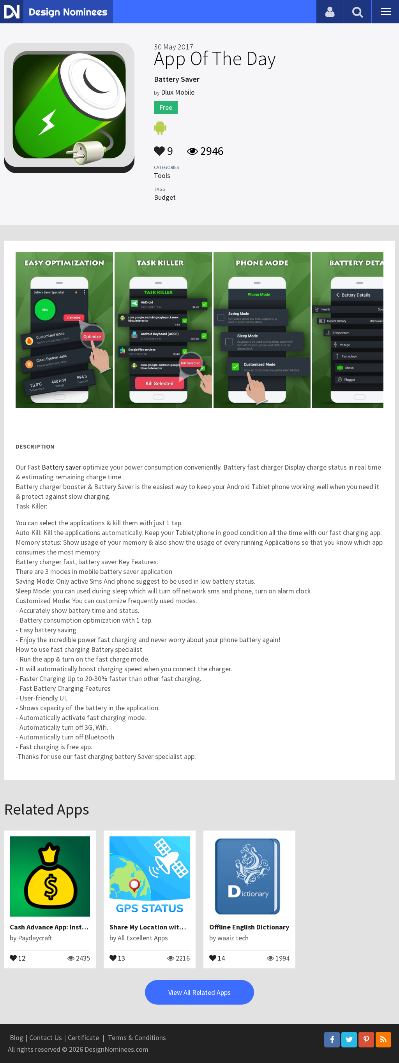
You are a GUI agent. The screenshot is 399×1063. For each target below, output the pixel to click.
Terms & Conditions (137, 1037)
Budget (165, 197)
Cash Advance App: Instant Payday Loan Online (83, 926)
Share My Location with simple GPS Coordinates (184, 926)
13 (121, 957)
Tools (162, 175)
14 (220, 957)
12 (21, 957)
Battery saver (61, 467)
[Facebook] (332, 1039)
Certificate (83, 1037)
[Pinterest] (366, 1039)
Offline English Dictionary (249, 926)
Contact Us (45, 1037)
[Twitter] (349, 1039)
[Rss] (383, 1039)
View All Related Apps (199, 992)
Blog (16, 1037)
